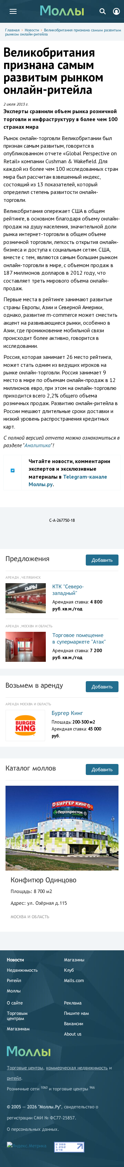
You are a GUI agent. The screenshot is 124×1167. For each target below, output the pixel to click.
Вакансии (73, 1023)
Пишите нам (76, 1013)
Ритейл (14, 980)
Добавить (102, 560)
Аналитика (37, 445)
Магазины (74, 959)
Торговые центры (25, 1067)
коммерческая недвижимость (77, 1067)
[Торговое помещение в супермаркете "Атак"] (26, 647)
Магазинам (18, 1028)
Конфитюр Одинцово (43, 880)
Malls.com (74, 980)
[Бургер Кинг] (25, 725)
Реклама (73, 1003)
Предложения (27, 558)
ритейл (14, 1078)
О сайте (15, 1003)
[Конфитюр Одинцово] (62, 828)
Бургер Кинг (67, 713)
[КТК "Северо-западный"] (26, 598)
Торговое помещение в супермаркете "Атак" (79, 638)
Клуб (69, 970)
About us (72, 1034)
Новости (32, 30)
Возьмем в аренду (34, 685)
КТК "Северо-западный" (68, 590)
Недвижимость (22, 970)
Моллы (14, 990)
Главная (12, 30)
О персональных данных (32, 1129)
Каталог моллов (31, 768)
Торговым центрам (17, 1016)
